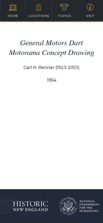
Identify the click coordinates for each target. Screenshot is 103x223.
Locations (39, 16)
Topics (64, 16)
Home (13, 16)
